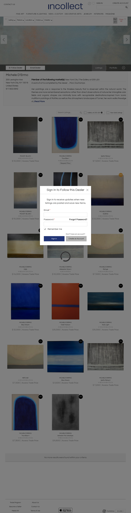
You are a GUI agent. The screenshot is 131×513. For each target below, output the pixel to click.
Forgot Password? (78, 219)
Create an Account (76, 239)
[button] (87, 190)
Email (47, 210)
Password (49, 219)
